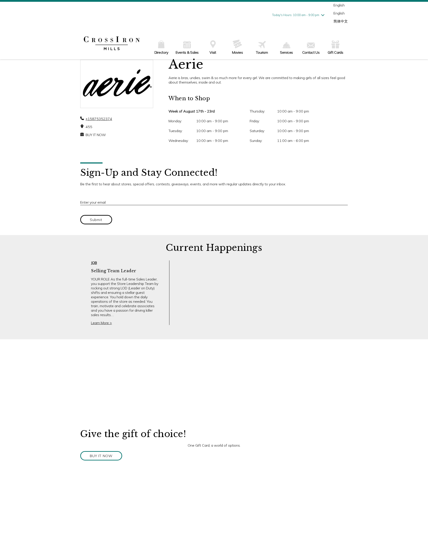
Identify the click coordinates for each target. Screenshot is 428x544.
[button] (101, 455)
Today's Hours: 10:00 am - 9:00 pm (295, 15)
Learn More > (101, 323)
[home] (111, 43)
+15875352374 (99, 119)
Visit (213, 52)
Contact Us (311, 52)
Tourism (262, 52)
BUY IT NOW (96, 135)
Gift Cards (335, 52)
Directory (161, 52)
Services (286, 52)
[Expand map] (214, 383)
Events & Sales (187, 52)
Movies (237, 52)
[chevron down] (323, 15)
